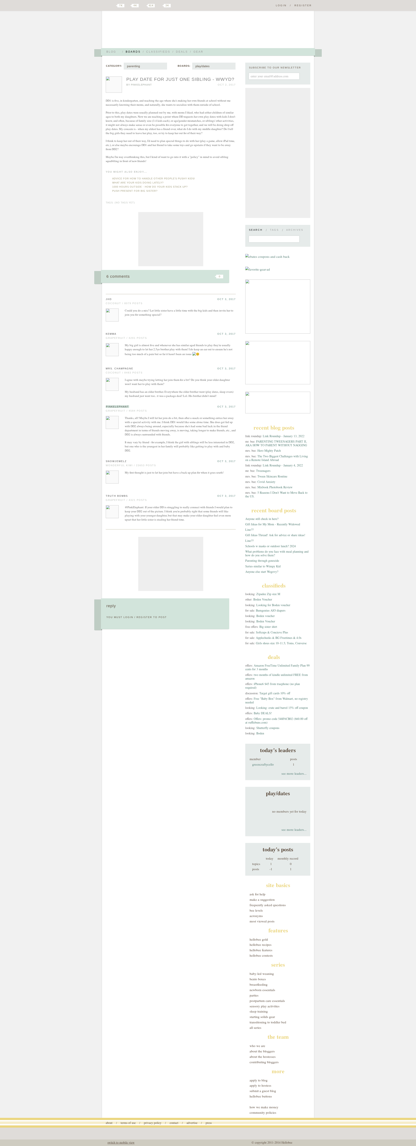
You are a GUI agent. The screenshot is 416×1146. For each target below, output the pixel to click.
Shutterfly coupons (267, 728)
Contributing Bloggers (264, 1062)
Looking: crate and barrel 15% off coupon (282, 708)
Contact (174, 1123)
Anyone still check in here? (261, 519)
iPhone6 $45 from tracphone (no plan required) (272, 686)
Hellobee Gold (259, 939)
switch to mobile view (121, 1142)
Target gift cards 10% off (274, 693)
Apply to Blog (259, 1080)
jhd (109, 299)
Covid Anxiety (266, 482)
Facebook (128, 5)
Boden (260, 733)
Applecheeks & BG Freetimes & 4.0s (278, 638)
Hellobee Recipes (260, 944)
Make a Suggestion (262, 899)
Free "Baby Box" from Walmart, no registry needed (276, 700)
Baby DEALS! (263, 713)
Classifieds (158, 51)
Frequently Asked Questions (268, 905)
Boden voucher (265, 616)
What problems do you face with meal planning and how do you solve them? (277, 553)
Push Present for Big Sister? (135, 191)
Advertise (192, 1123)
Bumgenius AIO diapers (270, 610)
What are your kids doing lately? (138, 182)
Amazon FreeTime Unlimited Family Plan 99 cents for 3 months (277, 667)
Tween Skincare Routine (272, 476)
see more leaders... (294, 773)
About (109, 1123)
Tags (274, 230)
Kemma (111, 334)
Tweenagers (263, 471)
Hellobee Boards (144, 31)
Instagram (159, 5)
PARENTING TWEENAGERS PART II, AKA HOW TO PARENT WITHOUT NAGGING (276, 443)
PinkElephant (141, 84)
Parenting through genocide (262, 560)
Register (303, 5)
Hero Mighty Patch (269, 450)
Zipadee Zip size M (268, 594)
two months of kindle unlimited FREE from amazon (276, 676)
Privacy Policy (152, 1123)
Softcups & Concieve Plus (272, 632)
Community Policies (263, 1112)
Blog (111, 51)
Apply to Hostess (260, 1085)
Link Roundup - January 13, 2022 (283, 436)
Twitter (113, 5)
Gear (198, 51)
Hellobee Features (261, 950)
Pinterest (143, 5)
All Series (255, 1027)
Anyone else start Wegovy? (261, 572)
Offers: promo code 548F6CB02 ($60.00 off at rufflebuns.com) (276, 720)
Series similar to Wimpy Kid (263, 566)
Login (281, 5)
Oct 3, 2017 (226, 299)
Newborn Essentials (262, 990)
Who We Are (257, 1046)
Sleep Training (259, 1011)
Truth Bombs (117, 496)
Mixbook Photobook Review (274, 487)
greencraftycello (263, 764)
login (128, 617)
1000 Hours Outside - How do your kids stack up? (150, 186)
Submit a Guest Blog (263, 1091)
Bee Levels (256, 910)
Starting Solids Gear (262, 1017)
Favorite (212, 276)
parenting (133, 66)
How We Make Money (264, 1107)
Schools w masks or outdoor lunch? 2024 (270, 546)
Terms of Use (128, 1123)
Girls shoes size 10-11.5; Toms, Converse (281, 643)
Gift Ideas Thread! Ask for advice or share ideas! (275, 535)
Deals (182, 51)
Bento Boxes (258, 979)
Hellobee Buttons (261, 1096)
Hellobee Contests (261, 955)
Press (209, 1123)
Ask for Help (257, 894)
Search (256, 230)
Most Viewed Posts (262, 921)
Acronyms (256, 916)
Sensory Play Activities (265, 1006)
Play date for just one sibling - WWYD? (180, 79)
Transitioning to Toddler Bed (268, 1022)
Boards (133, 51)
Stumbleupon (184, 276)
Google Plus (106, 5)
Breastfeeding (259, 984)
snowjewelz (116, 461)
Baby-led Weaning (262, 973)
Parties (254, 995)
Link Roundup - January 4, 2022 (283, 465)
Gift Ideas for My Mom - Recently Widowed (272, 524)
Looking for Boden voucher (273, 605)
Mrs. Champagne (119, 368)
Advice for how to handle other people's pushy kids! (153, 178)
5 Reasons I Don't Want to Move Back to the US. (276, 494)
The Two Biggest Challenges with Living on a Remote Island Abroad (276, 458)
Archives (294, 230)
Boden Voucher (262, 599)
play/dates (202, 66)
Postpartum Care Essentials (267, 1000)
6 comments (118, 276)
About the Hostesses (263, 1056)
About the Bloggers (262, 1051)
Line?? (249, 530)
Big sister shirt (268, 627)
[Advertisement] (170, 239)
